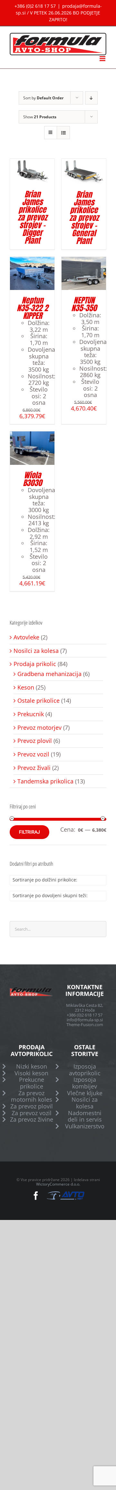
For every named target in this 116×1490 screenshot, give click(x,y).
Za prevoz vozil (32, 1113)
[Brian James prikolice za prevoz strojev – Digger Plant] (32, 162)
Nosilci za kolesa (36, 650)
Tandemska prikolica (45, 781)
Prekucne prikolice (31, 1082)
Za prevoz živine (31, 1119)
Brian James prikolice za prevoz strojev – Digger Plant (32, 217)
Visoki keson (31, 1073)
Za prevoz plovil (31, 1106)
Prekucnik (30, 714)
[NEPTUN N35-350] (84, 260)
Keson (25, 687)
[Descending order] (91, 97)
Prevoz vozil (33, 754)
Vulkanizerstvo (84, 1126)
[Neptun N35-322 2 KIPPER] (32, 260)
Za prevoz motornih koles (31, 1096)
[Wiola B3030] (32, 434)
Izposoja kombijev (84, 1082)
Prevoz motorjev (39, 727)
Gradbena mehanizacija (49, 674)
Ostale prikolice (38, 700)
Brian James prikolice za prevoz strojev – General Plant (84, 218)
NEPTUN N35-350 (84, 304)
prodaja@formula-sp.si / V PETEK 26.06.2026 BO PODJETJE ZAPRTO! (59, 13)
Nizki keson (31, 1066)
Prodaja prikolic (35, 664)
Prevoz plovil (34, 740)
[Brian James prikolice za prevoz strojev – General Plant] (84, 162)
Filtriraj (29, 832)
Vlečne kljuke (84, 1093)
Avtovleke (26, 637)
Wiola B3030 (32, 479)
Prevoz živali (34, 767)
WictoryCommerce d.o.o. (58, 1184)
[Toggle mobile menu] (103, 58)
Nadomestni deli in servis (85, 1116)
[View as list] (63, 132)
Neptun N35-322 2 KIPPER (32, 307)
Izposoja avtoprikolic (85, 1069)
